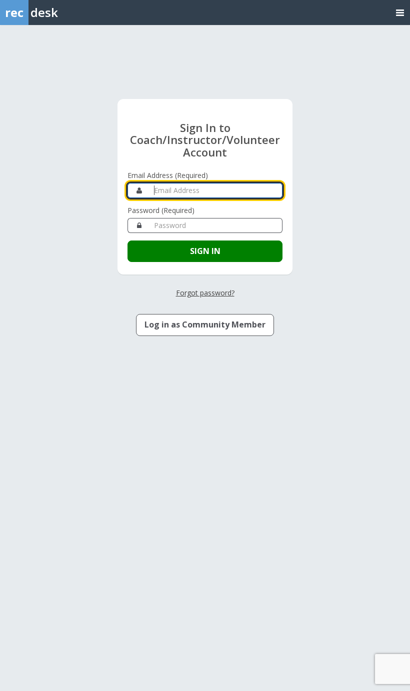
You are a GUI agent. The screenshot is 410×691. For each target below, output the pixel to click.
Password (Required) (161, 210)
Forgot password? (205, 293)
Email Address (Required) (168, 175)
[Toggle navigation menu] (400, 12)
